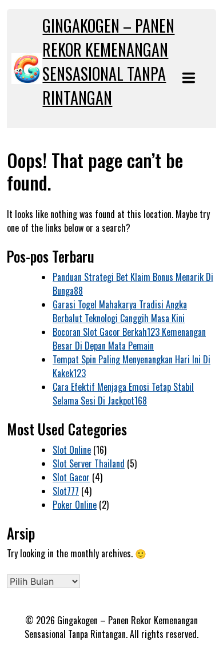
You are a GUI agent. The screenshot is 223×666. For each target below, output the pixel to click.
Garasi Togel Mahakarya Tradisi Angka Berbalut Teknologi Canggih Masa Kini (120, 311)
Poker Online (75, 505)
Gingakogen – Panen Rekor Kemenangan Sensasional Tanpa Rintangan (108, 61)
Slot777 (66, 491)
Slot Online (72, 450)
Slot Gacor (71, 477)
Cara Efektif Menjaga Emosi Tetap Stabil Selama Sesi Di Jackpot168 (123, 393)
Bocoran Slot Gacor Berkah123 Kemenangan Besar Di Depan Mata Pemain (129, 338)
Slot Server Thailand (89, 463)
